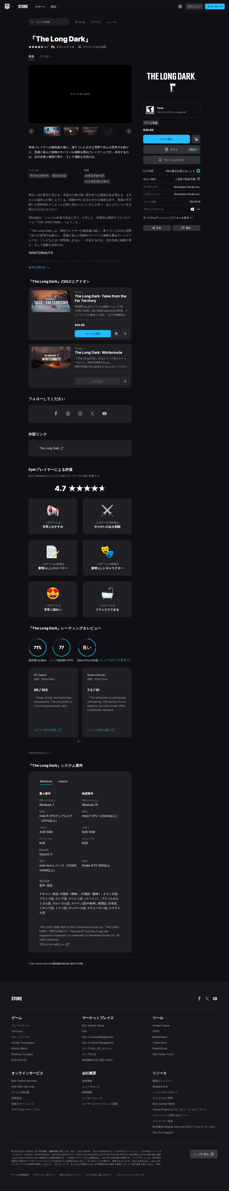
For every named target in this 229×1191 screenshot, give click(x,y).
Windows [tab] (46, 781)
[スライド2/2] (81, 741)
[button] (80, 267)
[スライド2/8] (71, 131)
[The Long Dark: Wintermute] (50, 357)
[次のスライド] (129, 131)
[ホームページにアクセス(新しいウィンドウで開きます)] (67, 414)
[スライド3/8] (90, 131)
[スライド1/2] (78, 741)
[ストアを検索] (32, 21)
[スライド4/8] (108, 131)
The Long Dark (51, 448)
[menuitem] (80, 22)
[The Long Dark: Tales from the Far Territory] (50, 301)
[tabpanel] (80, 829)
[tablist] (80, 781)
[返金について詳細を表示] (198, 179)
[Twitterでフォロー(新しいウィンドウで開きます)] (92, 414)
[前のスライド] (31, 131)
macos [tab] (62, 781)
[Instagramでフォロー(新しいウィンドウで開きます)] (80, 414)
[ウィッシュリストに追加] (125, 333)
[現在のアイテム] (52, 131)
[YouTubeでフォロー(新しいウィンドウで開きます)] (104, 414)
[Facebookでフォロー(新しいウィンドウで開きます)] (55, 414)
